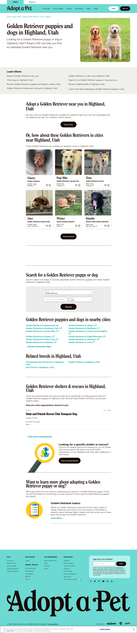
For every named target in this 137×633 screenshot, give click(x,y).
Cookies (66, 568)
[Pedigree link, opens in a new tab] (120, 623)
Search (68, 307)
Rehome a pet (11, 563)
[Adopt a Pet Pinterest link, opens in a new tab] (99, 581)
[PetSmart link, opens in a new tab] (111, 623)
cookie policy (10, 631)
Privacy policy (68, 563)
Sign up (125, 8)
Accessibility (68, 571)
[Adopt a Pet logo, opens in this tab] (68, 605)
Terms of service (69, 566)
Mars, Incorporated (70, 574)
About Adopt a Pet (50, 560)
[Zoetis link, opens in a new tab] (127, 623)
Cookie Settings (53, 624)
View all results (68, 236)
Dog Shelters (29, 571)
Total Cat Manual (12, 571)
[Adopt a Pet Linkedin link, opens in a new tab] (111, 581)
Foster (88, 8)
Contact (47, 566)
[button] (47, 185)
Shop (96, 8)
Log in (27, 579)
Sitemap (66, 560)
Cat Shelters (29, 574)
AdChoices (67, 577)
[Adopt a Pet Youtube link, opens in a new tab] (104, 581)
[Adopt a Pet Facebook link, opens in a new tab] (91, 581)
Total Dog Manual (13, 568)
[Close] (134, 629)
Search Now (68, 124)
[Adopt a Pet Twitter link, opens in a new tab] (95, 581)
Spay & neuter (11, 566)
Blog (45, 563)
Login (113, 8)
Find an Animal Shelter (69, 461)
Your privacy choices (71, 579)
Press (46, 568)
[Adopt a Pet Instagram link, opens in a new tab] (108, 581)
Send (121, 564)
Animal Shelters (30, 568)
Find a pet (10, 560)
